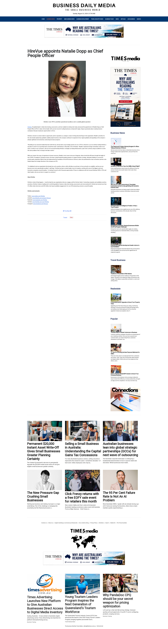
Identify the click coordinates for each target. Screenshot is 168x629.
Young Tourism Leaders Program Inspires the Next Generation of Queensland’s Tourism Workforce (81, 604)
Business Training (31, 622)
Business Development (83, 19)
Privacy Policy (93, 522)
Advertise (101, 522)
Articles (123, 19)
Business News (51, 19)
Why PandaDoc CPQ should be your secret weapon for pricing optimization (118, 600)
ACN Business (131, 19)
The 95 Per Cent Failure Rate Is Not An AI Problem (119, 496)
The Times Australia (122, 522)
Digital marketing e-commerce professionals (66, 522)
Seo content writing (84, 522)
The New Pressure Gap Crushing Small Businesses (43, 496)
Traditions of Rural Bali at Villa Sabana (121, 273)
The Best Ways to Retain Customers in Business (124, 332)
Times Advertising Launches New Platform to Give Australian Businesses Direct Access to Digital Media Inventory (45, 604)
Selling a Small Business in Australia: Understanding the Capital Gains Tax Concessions (83, 449)
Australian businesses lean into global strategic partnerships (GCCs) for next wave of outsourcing (120, 449)
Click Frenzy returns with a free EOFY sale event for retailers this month (82, 497)
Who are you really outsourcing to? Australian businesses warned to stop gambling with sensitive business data (125, 186)
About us (50, 522)
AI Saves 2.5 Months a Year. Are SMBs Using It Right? (125, 166)
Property (59, 19)
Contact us (44, 522)
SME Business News (69, 19)
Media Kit (112, 522)
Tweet (65, 217)
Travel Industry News (97, 19)
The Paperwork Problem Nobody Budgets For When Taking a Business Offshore (125, 147)
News (117, 19)
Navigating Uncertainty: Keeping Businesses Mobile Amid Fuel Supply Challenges (125, 226)
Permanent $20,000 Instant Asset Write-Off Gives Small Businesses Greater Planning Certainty (43, 451)
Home (43, 19)
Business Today (109, 19)
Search (139, 19)
